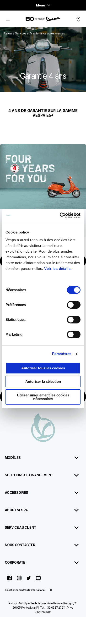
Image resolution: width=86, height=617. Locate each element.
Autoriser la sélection (43, 381)
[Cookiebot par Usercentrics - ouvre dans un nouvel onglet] (61, 215)
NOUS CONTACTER (20, 545)
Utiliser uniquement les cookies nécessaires (43, 397)
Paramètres (61, 354)
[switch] (74, 305)
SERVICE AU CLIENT (20, 527)
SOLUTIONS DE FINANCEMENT (29, 475)
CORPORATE (15, 562)
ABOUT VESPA (16, 510)
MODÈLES (13, 458)
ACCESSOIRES (16, 492)
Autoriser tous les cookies (43, 368)
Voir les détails (57, 269)
